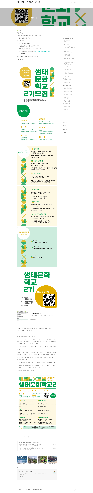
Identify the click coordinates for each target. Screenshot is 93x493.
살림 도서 (66, 95)
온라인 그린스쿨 (67, 82)
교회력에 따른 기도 (67, 64)
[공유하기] (21, 437)
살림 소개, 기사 (67, 40)
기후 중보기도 (66, 60)
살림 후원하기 (19, 6)
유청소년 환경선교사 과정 (68, 87)
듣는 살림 (65, 104)
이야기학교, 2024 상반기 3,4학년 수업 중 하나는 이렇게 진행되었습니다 (30, 448)
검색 (72, 2)
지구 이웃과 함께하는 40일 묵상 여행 (70, 50)
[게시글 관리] (23, 437)
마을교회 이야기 (67, 70)
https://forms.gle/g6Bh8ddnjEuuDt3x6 (42, 51)
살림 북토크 (66, 97)
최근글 (64, 122)
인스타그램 (67, 31)
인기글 (67, 122)
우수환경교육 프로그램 (67, 78)
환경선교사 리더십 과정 (68, 79)
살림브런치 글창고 (46, 6)
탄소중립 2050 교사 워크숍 (68, 88)
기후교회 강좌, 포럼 (67, 75)
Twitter (69, 116)
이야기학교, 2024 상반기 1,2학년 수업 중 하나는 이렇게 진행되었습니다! (30, 447)
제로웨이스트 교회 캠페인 (68, 73)
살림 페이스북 (71, 6)
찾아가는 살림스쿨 (29, 442)
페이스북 (64, 31)
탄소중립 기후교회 (67, 69)
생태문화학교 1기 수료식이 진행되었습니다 (25, 449)
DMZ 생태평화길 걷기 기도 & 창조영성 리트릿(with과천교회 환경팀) (30, 444)
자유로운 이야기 (66, 103)
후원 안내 (66, 109)
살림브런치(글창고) (67, 44)
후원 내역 (66, 110)
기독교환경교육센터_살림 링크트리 (37, 489)
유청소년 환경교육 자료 (68, 91)
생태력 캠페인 (66, 76)
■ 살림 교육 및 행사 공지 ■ (68, 36)
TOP (75, 490)
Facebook (65, 116)
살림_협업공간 (19, 489)
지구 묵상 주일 (66, 51)
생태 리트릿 (66, 66)
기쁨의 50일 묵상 (67, 54)
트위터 (69, 31)
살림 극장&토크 (67, 100)
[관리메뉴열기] (91, 2)
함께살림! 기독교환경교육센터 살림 (28, 2)
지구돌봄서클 (66, 83)
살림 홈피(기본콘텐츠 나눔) (35, 6)
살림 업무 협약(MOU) (67, 42)
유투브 (72, 31)
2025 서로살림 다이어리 (68, 94)
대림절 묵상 (66, 57)
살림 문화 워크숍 (67, 101)
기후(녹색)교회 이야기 (67, 67)
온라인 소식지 (66, 41)
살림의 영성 (66, 46)
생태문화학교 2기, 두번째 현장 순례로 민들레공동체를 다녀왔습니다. (29, 445)
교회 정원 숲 (66, 72)
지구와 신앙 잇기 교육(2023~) (69, 81)
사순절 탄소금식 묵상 (68, 52)
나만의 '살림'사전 (67, 106)
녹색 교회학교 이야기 (22, 442)
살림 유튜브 (55, 6)
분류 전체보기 (66, 35)
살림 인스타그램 (63, 6)
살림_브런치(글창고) (27, 489)
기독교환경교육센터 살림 (68, 38)
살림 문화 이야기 (67, 93)
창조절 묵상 (66, 55)
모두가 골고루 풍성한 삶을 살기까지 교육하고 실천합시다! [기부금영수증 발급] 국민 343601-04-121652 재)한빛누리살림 (35, 474)
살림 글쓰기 (66, 98)
